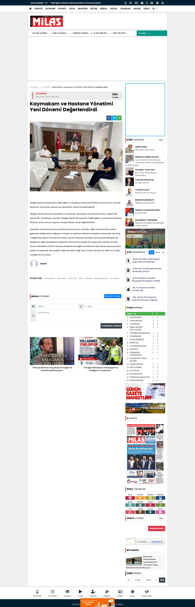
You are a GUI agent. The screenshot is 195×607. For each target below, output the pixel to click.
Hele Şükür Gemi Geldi (144, 150)
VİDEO (146, 8)
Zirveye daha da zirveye (145, 193)
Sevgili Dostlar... (141, 213)
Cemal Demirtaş (144, 179)
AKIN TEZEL (141, 146)
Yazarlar (93, 596)
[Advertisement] (117, 21)
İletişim (120, 596)
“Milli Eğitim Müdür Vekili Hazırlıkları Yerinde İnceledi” (75, 3)
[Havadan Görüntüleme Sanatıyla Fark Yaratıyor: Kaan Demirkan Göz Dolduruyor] (134, 560)
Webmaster (147, 596)
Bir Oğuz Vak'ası (142, 182)
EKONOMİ (50, 8)
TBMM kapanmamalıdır (145, 203)
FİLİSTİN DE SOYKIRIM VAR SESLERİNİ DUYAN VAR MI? (149, 224)
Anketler (107, 596)
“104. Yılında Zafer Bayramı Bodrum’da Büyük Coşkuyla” (142, 299)
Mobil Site (37, 596)
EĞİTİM (93, 8)
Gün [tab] (151, 252)
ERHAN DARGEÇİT (144, 199)
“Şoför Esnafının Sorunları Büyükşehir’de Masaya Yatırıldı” (143, 280)
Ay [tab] (163, 252)
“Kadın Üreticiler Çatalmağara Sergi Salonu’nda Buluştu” (143, 261)
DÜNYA (103, 8)
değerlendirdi (101, 278)
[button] (154, 8)
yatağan (114, 278)
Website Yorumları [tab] (112, 296)
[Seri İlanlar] (147, 3)
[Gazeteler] (151, 3)
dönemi (88, 278)
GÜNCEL (38, 8)
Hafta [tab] (157, 252)
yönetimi (72, 278)
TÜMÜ (161, 140)
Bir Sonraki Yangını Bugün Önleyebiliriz (146, 174)
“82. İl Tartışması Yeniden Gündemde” (141, 289)
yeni (81, 278)
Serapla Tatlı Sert (145, 169)
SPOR (72, 8)
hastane (61, 278)
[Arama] (130, 3)
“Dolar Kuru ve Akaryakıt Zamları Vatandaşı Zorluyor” (144, 270)
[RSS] (162, 3)
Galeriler (67, 596)
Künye (132, 596)
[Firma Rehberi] (142, 3)
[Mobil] (126, 3)
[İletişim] (136, 3)
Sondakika (52, 596)
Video (80, 596)
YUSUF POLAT (142, 189)
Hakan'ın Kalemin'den (147, 210)
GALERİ (136, 8)
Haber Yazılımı (117, 604)
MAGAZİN (82, 8)
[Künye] (157, 3)
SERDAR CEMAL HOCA (147, 156)
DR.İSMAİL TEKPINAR (146, 220)
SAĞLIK (113, 8)
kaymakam (49, 278)
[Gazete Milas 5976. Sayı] (145, 453)
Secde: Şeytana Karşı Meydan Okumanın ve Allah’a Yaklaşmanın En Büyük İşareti (144, 162)
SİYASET (62, 8)
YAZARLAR (125, 8)
